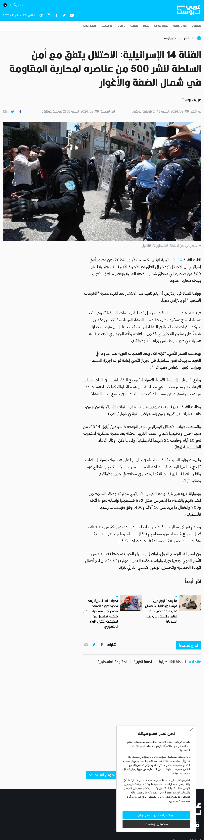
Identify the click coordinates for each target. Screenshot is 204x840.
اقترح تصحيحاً (188, 645)
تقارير (146, 25)
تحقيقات (196, 25)
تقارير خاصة (180, 25)
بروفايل (121, 25)
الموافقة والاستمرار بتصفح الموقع (156, 815)
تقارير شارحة (161, 25)
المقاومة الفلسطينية (112, 662)
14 (180, 260)
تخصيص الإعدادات (156, 824)
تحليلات (134, 25)
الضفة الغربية (143, 662)
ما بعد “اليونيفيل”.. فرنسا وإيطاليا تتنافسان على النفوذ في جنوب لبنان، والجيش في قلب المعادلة (161, 611)
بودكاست (106, 25)
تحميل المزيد (105, 775)
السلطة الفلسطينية (172, 662)
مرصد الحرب (90, 25)
